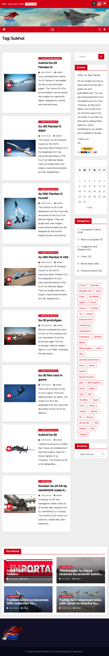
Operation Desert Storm (89, 360)
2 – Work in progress (88, 239)
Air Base (82, 285)
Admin (59, 72)
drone (81, 297)
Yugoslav (83, 434)
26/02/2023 (46, 203)
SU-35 (81, 388)
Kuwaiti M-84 (84, 331)
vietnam (82, 429)
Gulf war (94, 308)
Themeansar (77, 651)
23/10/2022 (46, 440)
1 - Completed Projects (48, 122)
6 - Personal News (14, 567)
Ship (81, 383)
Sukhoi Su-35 (47, 435)
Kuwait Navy (84, 337)
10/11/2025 (14, 579)
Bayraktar (95, 285)
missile (82, 343)
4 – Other (82, 256)
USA (96, 423)
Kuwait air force (86, 320)
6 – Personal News (87, 270)
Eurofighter (94, 297)
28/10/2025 (14, 608)
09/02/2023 (46, 262)
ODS (81, 354)
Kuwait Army (84, 325)
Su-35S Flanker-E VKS (53, 257)
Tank (81, 394)
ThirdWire (83, 400)
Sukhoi (92, 388)
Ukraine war (84, 423)
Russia (92, 365)
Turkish (82, 411)
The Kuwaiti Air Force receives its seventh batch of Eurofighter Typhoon (79, 574)
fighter (82, 302)
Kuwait (89, 314)
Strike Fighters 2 (94, 383)
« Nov (89, 207)
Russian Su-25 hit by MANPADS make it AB (52, 490)
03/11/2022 (46, 385)
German (82, 308)
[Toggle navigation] (52, 29)
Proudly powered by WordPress (39, 651)
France (93, 302)
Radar (81, 365)
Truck (81, 406)
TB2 (89, 394)
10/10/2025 (67, 608)
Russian (82, 371)
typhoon (94, 411)
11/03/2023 (46, 136)
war (92, 429)
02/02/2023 (46, 325)
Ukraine (89, 417)
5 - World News (45, 481)
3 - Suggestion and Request (50, 58)
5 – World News (85, 263)
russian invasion (86, 377)
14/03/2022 (46, 495)
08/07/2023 (46, 72)
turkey (92, 406)
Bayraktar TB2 (85, 291)
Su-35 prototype (49, 320)
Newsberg (65, 651)
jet (80, 314)
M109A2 (97, 337)
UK (80, 417)
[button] (100, 29)
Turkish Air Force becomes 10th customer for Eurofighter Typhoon (27, 603)
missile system (85, 348)
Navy (99, 348)
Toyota (95, 400)
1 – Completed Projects (89, 229)
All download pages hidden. (22, 572)
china (98, 291)
